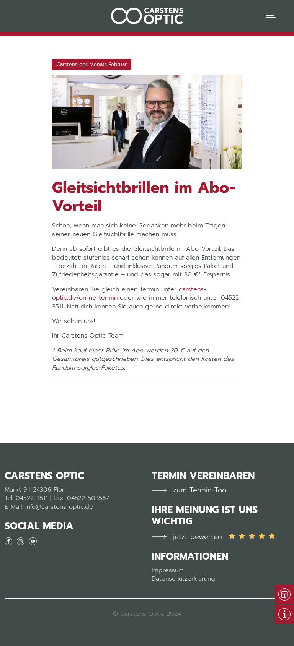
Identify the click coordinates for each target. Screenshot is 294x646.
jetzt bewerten (197, 537)
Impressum (168, 570)
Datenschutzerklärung (183, 578)
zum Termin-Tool (200, 490)
